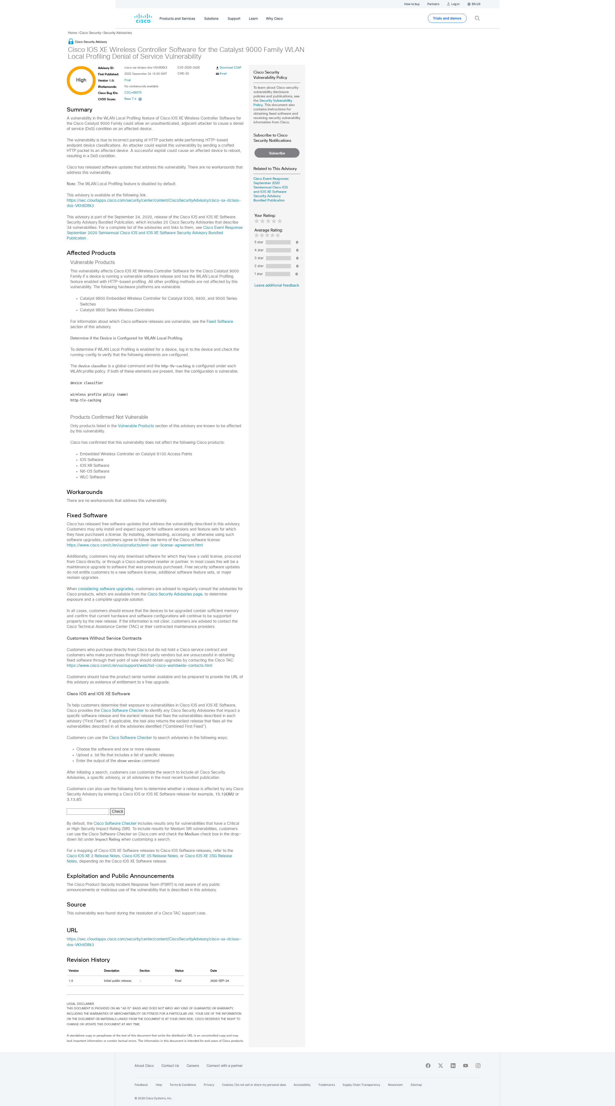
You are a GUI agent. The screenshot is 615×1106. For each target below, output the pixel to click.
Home (73, 33)
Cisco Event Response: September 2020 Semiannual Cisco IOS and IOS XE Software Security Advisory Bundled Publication (155, 233)
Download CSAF (230, 67)
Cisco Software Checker (122, 710)
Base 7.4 (130, 99)
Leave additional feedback (276, 285)
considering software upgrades (105, 589)
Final (127, 80)
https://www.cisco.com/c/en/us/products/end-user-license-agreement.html (135, 545)
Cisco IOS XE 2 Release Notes (93, 856)
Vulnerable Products (136, 426)
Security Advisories (117, 33)
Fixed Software (220, 322)
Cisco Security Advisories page (175, 594)
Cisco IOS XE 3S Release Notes (150, 856)
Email (223, 73)
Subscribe (277, 153)
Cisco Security (90, 33)
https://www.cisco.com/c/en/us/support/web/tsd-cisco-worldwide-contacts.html (139, 666)
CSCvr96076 (132, 92)
